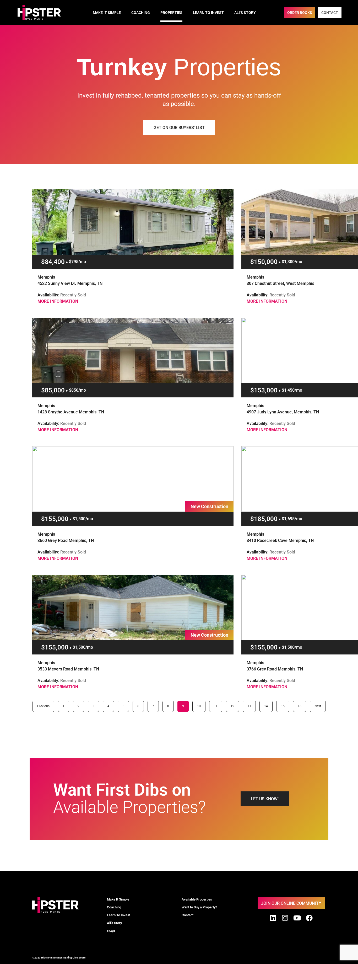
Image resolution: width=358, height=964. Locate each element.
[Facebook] (309, 917)
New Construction (209, 506)
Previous (43, 706)
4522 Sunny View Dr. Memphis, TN (69, 283)
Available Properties (197, 899)
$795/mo (77, 261)
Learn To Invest (208, 12)
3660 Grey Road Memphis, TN (65, 540)
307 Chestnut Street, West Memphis (280, 283)
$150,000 (264, 261)
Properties (171, 12)
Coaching (140, 12)
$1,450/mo (292, 390)
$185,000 (264, 519)
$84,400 (53, 261)
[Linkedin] (273, 917)
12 (234, 704)
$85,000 (53, 390)
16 (301, 704)
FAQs (111, 931)
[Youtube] (297, 917)
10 (200, 704)
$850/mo (77, 390)
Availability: (61, 294)
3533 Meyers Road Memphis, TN (68, 669)
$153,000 (264, 390)
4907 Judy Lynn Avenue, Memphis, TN (283, 411)
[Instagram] (285, 917)
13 (250, 704)
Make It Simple (107, 12)
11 (217, 704)
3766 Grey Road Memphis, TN (275, 669)
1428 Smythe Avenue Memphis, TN (70, 411)
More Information (57, 301)
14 (267, 704)
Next (317, 706)
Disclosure (79, 957)
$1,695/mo (292, 518)
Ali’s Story (245, 12)
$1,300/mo (292, 261)
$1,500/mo (83, 518)
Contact (187, 915)
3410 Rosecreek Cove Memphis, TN (280, 540)
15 (284, 704)
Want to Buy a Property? (199, 907)
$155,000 (54, 519)
